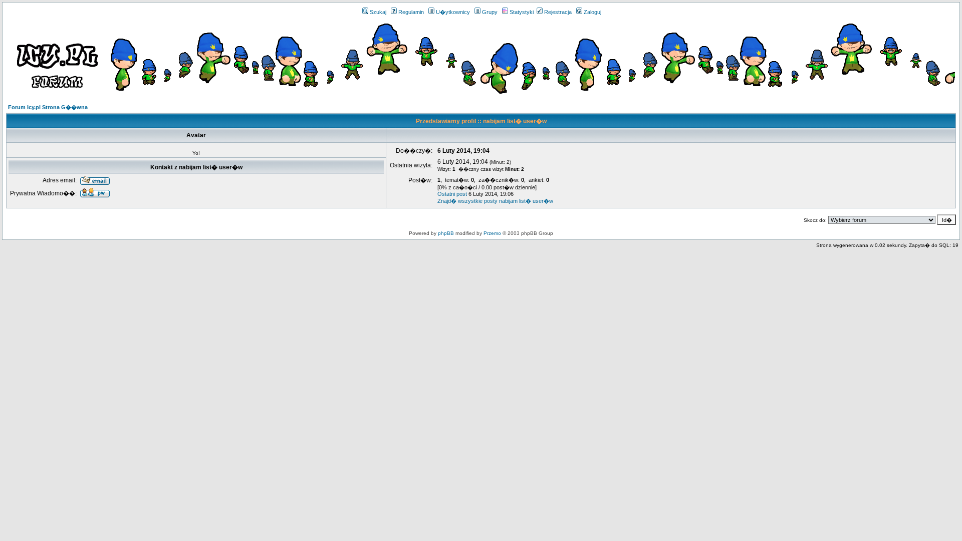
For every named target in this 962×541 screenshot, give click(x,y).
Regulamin (411, 12)
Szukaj (378, 12)
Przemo (492, 233)
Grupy (490, 12)
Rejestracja (558, 12)
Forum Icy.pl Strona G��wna (48, 107)
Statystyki (522, 12)
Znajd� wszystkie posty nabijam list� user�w (495, 201)
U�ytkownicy (453, 12)
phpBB (446, 233)
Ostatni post (452, 194)
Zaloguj (592, 12)
